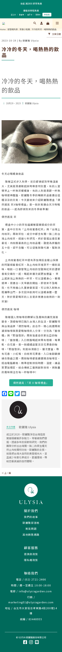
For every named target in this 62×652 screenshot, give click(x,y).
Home (3, 29)
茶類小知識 (25, 29)
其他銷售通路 (31, 534)
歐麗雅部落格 (31, 523)
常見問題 (31, 529)
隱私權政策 (31, 560)
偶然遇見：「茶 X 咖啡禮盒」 (31, 383)
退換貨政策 (31, 554)
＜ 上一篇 (6, 473)
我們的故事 (31, 517)
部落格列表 (12, 29)
